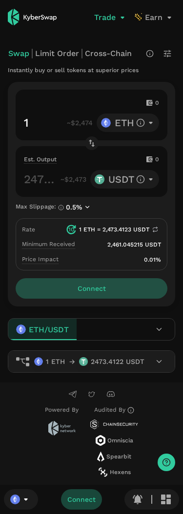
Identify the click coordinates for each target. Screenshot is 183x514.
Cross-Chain (108, 53)
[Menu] (166, 499)
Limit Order (57, 53)
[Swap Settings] (167, 53)
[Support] (166, 462)
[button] (21, 499)
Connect (81, 499)
